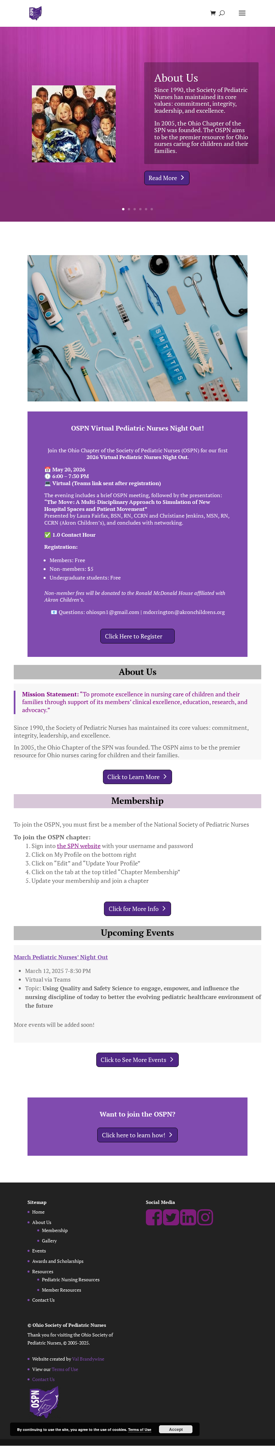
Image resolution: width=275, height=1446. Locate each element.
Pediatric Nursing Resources (71, 1279)
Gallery (49, 1240)
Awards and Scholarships (58, 1261)
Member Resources (61, 1290)
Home (38, 1212)
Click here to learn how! (133, 1135)
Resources (42, 1271)
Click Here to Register (133, 636)
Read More (163, 178)
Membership (55, 1230)
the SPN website (79, 846)
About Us (176, 78)
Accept (176, 1429)
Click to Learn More (133, 777)
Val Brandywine (88, 1359)
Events (39, 1250)
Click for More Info (134, 909)
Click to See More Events (133, 1060)
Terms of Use (65, 1369)
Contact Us (43, 1300)
